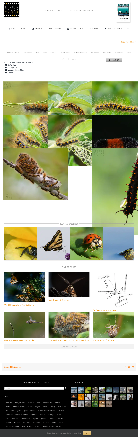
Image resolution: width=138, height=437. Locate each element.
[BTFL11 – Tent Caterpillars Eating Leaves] (35, 116)
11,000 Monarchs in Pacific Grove (19, 305)
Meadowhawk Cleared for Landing (19, 340)
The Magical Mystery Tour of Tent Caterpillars (69, 340)
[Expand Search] (129, 29)
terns (61, 422)
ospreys (51, 414)
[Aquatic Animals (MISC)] (74, 396)
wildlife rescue (48, 426)
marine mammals (21, 414)
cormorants (47, 403)
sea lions (17, 422)
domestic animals (19, 407)
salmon (8, 422)
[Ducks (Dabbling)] (74, 403)
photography (25, 418)
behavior (31, 403)
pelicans (15, 418)
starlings (46, 422)
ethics (45, 407)
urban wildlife (27, 426)
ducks (30, 407)
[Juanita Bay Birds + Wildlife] (102, 390)
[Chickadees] (102, 403)
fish (6, 410)
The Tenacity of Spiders (103, 340)
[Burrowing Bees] (109, 403)
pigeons (35, 418)
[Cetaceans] (74, 390)
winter (58, 426)
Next (132, 42)
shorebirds (36, 422)
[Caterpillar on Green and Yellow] (35, 83)
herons (32, 410)
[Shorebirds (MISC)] (116, 390)
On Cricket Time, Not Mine (104, 310)
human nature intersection (47, 410)
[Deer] (88, 403)
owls (7, 418)
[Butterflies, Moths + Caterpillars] (88, 396)
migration (34, 414)
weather (37, 426)
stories (54, 422)
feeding (52, 407)
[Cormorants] (130, 396)
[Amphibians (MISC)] (109, 389)
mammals (9, 414)
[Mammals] (109, 396)
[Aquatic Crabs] (130, 390)
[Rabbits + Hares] (95, 390)
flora (12, 410)
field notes (62, 407)
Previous (124, 42)
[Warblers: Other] (95, 396)
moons (42, 414)
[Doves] (123, 396)
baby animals (20, 403)
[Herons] (116, 396)
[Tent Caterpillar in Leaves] (80, 83)
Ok (87, 433)
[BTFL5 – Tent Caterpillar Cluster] (35, 150)
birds (38, 403)
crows (7, 407)
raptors (52, 418)
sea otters (26, 422)
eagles (37, 407)
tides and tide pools (12, 426)
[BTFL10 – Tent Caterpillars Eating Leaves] (80, 116)
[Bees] (81, 396)
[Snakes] (88, 390)
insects (61, 410)
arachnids (8, 403)
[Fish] (123, 390)
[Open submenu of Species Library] (84, 29)
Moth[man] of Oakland (59, 300)
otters (59, 414)
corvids (57, 403)
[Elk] (81, 403)
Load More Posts (69, 347)
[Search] (128, 29)
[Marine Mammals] (102, 396)
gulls (25, 410)
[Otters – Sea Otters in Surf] (81, 390)
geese (19, 410)
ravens (60, 418)
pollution (44, 418)
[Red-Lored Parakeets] (95, 403)
